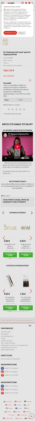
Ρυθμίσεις (21, 33)
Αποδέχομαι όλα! (10, 33)
